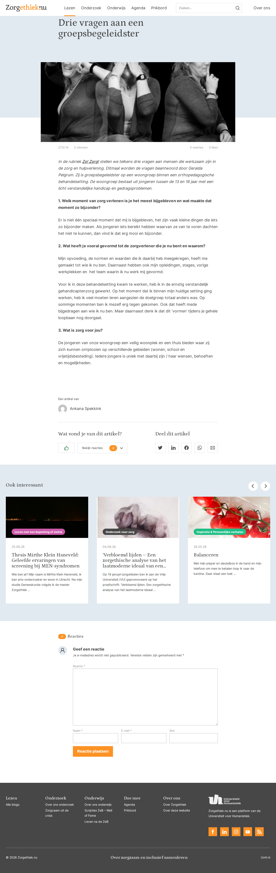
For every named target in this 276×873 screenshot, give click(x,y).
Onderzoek (91, 8)
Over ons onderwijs (98, 804)
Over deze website (176, 810)
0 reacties (196, 147)
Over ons (262, 8)
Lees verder (47, 550)
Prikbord (159, 8)
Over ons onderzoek (59, 804)
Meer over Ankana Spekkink (138, 409)
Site (172, 730)
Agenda (138, 8)
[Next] (265, 486)
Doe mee (132, 798)
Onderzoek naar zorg (120, 532)
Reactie (79, 666)
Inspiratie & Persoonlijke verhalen (220, 532)
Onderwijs (116, 8)
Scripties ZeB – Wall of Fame (98, 812)
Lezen (69, 8)
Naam (78, 730)
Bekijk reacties (98, 448)
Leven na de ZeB (96, 821)
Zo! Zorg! (90, 161)
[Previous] (253, 486)
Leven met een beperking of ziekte (38, 532)
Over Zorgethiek (174, 804)
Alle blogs (12, 804)
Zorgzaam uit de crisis (57, 812)
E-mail (126, 730)
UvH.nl (265, 857)
